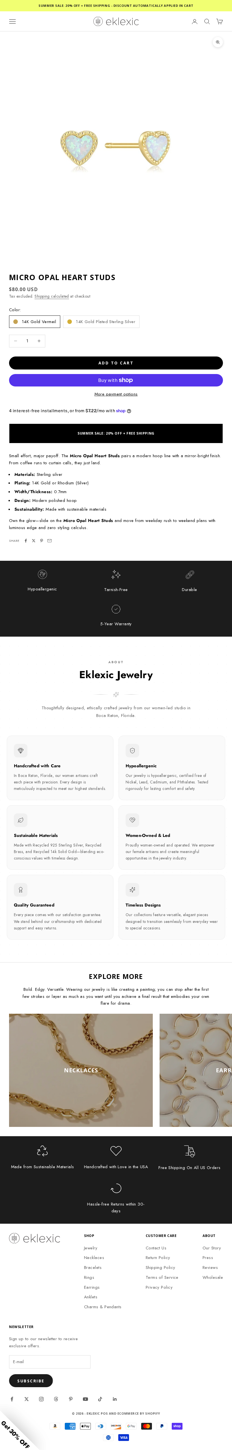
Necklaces (94, 1257)
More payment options (116, 394)
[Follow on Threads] (56, 1399)
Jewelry (90, 1248)
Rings (89, 1277)
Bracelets (93, 1267)
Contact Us (156, 1248)
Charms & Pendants (103, 1307)
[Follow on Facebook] (12, 1399)
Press (208, 1257)
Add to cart (116, 363)
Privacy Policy (159, 1287)
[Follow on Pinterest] (71, 1399)
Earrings (92, 1287)
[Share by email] (49, 540)
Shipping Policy (160, 1267)
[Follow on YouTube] (85, 1399)
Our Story (212, 1248)
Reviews (210, 1267)
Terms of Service (162, 1277)
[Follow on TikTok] (100, 1399)
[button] (20, 1430)
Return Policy (158, 1257)
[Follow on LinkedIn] (115, 1399)
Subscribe (31, 1381)
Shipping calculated (52, 296)
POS (104, 1413)
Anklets (90, 1297)
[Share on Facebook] (25, 540)
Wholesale (213, 1277)
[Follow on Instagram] (41, 1399)
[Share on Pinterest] (41, 540)
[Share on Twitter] (33, 540)
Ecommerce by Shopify (138, 1413)
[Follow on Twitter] (26, 1399)
